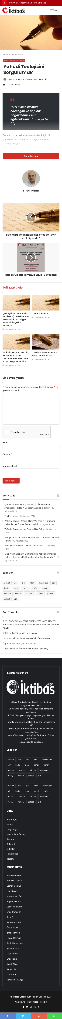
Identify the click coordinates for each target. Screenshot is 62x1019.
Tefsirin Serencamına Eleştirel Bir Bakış (44, 354)
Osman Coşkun (14, 886)
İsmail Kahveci (13, 932)
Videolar (11, 849)
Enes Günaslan (14, 912)
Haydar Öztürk (14, 901)
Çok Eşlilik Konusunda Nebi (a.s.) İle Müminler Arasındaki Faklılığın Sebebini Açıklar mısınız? (16, 319)
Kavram (10, 839)
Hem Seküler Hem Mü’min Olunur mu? (23, 545)
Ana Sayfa (10, 54)
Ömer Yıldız (12, 927)
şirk (15, 599)
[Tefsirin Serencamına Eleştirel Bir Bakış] (45, 341)
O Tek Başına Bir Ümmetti (15, 648)
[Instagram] (35, 1007)
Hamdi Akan (12, 891)
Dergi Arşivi (12, 829)
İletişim (10, 859)
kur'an (35, 588)
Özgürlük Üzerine (11, 643)
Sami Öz (10, 917)
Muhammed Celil (15, 896)
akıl (23, 583)
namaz (45, 588)
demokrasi (43, 583)
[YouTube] (31, 1007)
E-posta (7, 454)
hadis (6, 588)
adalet (7, 583)
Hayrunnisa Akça (15, 979)
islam (16, 588)
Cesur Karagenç (14, 906)
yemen (50, 593)
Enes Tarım (12, 79)
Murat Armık (13, 974)
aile (15, 583)
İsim (5, 442)
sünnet (18, 593)
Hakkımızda (12, 854)
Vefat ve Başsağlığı (12, 633)
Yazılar (22, 61)
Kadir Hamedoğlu (15, 943)
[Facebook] (23, 1007)
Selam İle (11, 844)
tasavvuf (30, 593)
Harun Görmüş (14, 938)
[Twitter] (27, 1007)
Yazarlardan (14, 61)
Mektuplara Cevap (16, 834)
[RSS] (39, 1007)
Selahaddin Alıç (14, 922)
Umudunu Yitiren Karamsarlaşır (18, 638)
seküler (7, 593)
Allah (32, 583)
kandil (25, 588)
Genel (20, 54)
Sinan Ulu (11, 969)
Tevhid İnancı (40, 313)
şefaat (7, 599)
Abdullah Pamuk (14, 880)
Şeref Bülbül (13, 948)
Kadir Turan (12, 953)
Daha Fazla (30, 156)
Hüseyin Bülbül (14, 875)
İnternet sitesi (10, 466)
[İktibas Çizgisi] (13, 10)
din (53, 583)
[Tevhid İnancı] (45, 302)
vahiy (40, 593)
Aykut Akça (12, 964)
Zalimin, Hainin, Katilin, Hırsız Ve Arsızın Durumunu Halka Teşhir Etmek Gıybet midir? (16, 357)
